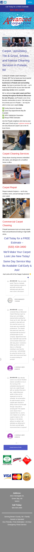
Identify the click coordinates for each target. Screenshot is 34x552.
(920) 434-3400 (17, 246)
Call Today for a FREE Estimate (17, 7)
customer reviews (24, 123)
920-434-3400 (17, 10)
